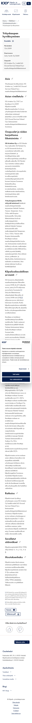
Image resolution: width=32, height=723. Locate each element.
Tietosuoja (16, 708)
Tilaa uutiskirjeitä (8, 676)
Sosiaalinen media (8, 679)
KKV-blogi (6, 691)
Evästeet (16, 711)
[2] (22, 297)
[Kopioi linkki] (12, 78)
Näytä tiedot (22, 369)
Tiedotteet (6, 672)
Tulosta (8, 610)
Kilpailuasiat (16, 14)
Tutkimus (25, 14)
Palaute (16, 705)
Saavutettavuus (16, 713)
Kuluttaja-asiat (6, 14)
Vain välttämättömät (16, 379)
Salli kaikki (16, 374)
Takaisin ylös (20, 642)
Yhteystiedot (16, 702)
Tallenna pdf (11, 614)
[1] (21, 290)
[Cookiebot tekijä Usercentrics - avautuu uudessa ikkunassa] (22, 342)
